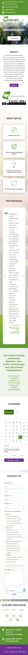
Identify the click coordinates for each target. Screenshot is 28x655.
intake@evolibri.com (10, 12)
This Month (14, 455)
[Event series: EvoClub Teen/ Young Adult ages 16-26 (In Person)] (19, 448)
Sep (22, 455)
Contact (21, 610)
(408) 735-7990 (9, 9)
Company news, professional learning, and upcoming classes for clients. (14, 558)
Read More (14, 85)
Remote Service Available (11, 7)
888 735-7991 (13, 641)
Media (14, 610)
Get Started (14, 38)
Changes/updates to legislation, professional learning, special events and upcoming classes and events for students (14, 533)
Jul (6, 455)
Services (6, 610)
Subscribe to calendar (13, 460)
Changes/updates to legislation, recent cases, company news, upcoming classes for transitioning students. (13, 547)
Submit (14, 594)
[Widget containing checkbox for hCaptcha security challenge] (14, 590)
